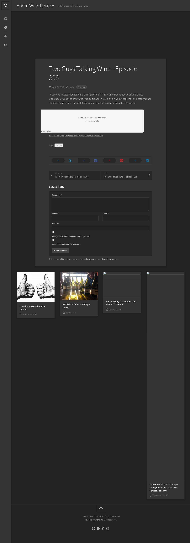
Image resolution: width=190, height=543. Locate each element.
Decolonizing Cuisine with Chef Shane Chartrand (121, 303)
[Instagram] (5, 18)
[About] (5, 27)
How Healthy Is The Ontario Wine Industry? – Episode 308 (84, 135)
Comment (57, 195)
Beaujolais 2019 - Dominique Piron (76, 306)
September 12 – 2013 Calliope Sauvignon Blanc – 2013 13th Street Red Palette (164, 487)
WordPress (99, 519)
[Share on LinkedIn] (139, 160)
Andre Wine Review (35, 5)
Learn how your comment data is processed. (99, 259)
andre (72, 87)
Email (106, 213)
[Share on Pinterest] (113, 160)
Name (55, 213)
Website (55, 223)
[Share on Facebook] (88, 160)
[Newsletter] (5, 36)
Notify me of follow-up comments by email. (71, 236)
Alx (115, 519)
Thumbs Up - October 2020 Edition (32, 308)
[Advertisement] (100, 32)
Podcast (81, 87)
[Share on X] (62, 160)
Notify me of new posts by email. (66, 244)
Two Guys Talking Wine (56, 135)
